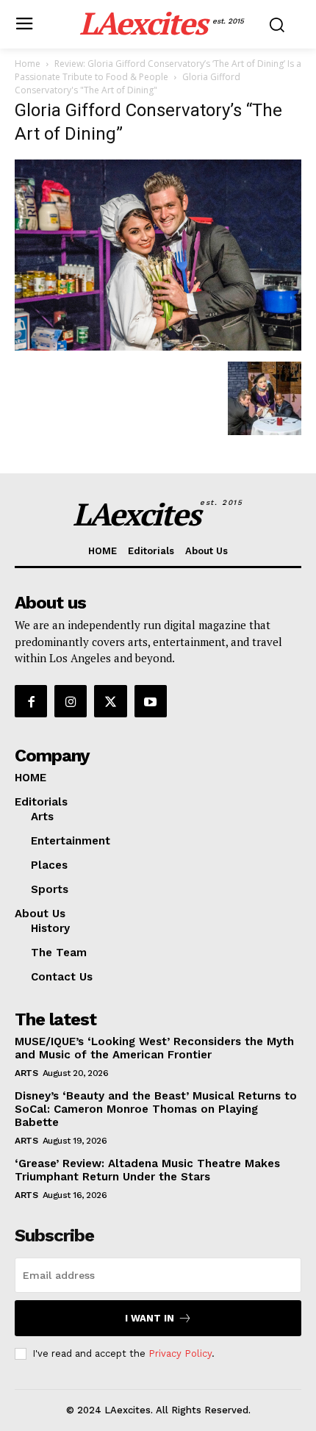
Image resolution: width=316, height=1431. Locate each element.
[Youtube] (150, 701)
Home (27, 63)
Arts (26, 1073)
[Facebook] (31, 701)
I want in (149, 1318)
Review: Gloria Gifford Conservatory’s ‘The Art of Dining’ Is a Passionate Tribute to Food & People (158, 70)
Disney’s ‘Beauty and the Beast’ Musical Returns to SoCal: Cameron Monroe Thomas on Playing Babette (156, 1109)
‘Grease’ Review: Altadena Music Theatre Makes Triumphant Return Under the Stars (147, 1170)
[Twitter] (110, 701)
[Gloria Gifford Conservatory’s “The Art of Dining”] (158, 346)
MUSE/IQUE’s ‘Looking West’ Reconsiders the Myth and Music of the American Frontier (154, 1048)
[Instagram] (70, 701)
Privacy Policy (180, 1353)
